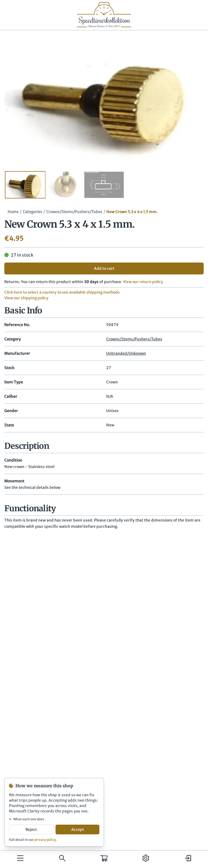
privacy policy (45, 840)
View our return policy (143, 281)
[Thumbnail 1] (25, 185)
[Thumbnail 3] (104, 185)
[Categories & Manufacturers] (20, 858)
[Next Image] (191, 101)
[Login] (187, 858)
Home (13, 211)
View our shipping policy (26, 298)
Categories (32, 211)
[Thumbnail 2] (64, 185)
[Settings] (145, 858)
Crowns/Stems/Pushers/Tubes (74, 211)
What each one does (28, 819)
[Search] (62, 858)
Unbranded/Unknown (126, 353)
